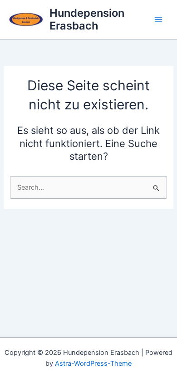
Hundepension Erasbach (86, 19)
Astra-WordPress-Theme (93, 363)
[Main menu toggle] (158, 19)
